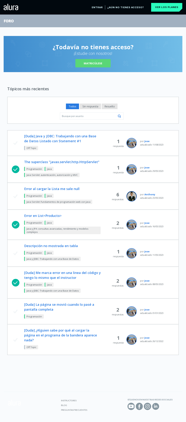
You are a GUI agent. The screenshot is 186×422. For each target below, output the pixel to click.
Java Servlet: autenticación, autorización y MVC (52, 175)
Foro (8, 20)
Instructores (68, 400)
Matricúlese (93, 63)
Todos (72, 106)
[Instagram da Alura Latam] (147, 406)
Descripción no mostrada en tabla (51, 246)
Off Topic (31, 148)
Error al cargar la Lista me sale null (52, 189)
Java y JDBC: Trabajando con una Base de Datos (53, 259)
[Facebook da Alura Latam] (139, 406)
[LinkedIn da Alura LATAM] (155, 406)
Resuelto (109, 106)
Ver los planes (166, 7)
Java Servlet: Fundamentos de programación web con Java (58, 201)
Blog (64, 405)
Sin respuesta (90, 106)
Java (49, 169)
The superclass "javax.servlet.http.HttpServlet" (61, 162)
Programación (34, 169)
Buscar (119, 116)
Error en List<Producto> (43, 215)
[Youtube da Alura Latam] (131, 406)
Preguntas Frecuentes (74, 410)
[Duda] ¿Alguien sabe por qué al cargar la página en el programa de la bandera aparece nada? (60, 335)
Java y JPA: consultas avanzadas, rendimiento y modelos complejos (57, 230)
